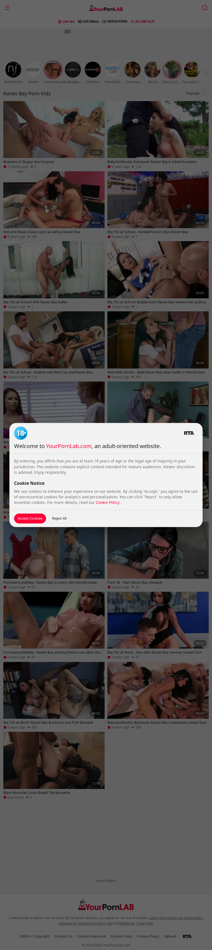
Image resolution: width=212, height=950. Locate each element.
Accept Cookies (30, 518)
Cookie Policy (108, 502)
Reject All (59, 518)
